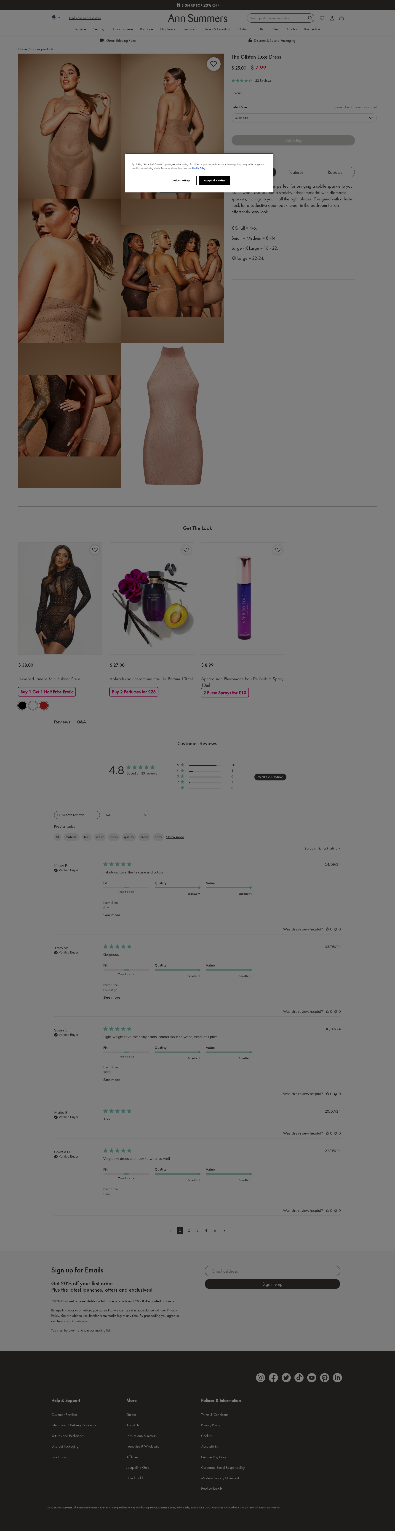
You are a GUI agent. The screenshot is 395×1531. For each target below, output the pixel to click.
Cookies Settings (181, 180)
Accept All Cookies (214, 180)
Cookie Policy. (199, 168)
